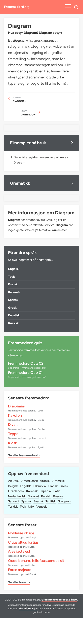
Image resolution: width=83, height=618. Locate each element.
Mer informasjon (28, 608)
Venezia (41, 507)
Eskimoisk (39, 486)
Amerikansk (29, 481)
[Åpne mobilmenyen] (68, 5)
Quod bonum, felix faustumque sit (36, 560)
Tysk (23, 507)
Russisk (58, 496)
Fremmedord (16, 7)
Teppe (13, 433)
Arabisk (45, 481)
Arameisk (58, 481)
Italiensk (32, 491)
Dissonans (16, 406)
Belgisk (13, 486)
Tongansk (64, 501)
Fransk (53, 486)
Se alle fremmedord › (24, 455)
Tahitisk (51, 501)
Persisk (46, 496)
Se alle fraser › (19, 582)
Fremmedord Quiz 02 (25, 363)
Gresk (64, 486)
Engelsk (25, 486)
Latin (56, 491)
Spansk (26, 501)
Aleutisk (13, 481)
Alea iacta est (19, 551)
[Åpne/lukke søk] (76, 7)
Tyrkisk (13, 507)
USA (31, 507)
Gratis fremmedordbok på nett (59, 599)
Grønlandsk (16, 491)
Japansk (45, 491)
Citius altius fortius (23, 542)
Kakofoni (15, 415)
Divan (13, 424)
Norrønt (33, 496)
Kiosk (12, 443)
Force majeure (19, 569)
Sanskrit (13, 501)
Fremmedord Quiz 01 (25, 372)
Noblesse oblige (21, 533)
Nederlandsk (17, 496)
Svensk (38, 501)
